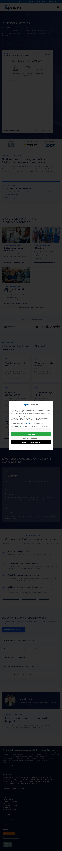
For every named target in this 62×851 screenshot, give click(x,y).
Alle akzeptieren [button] (31, 434)
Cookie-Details (16, 447)
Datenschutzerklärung (44, 422)
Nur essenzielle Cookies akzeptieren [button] (31, 438)
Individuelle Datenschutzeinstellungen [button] (31, 442)
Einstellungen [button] (29, 423)
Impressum (46, 447)
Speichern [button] (31, 430)
